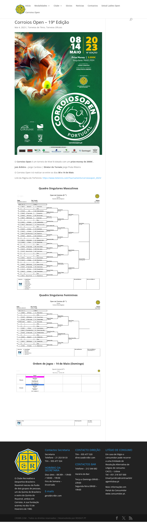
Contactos (93, 6)
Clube (56, 6)
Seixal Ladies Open (110, 6)
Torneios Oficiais (54, 27)
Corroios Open (32, 12)
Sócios (69, 6)
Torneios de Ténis (36, 27)
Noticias (80, 6)
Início (28, 6)
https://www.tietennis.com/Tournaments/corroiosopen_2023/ (72, 178)
